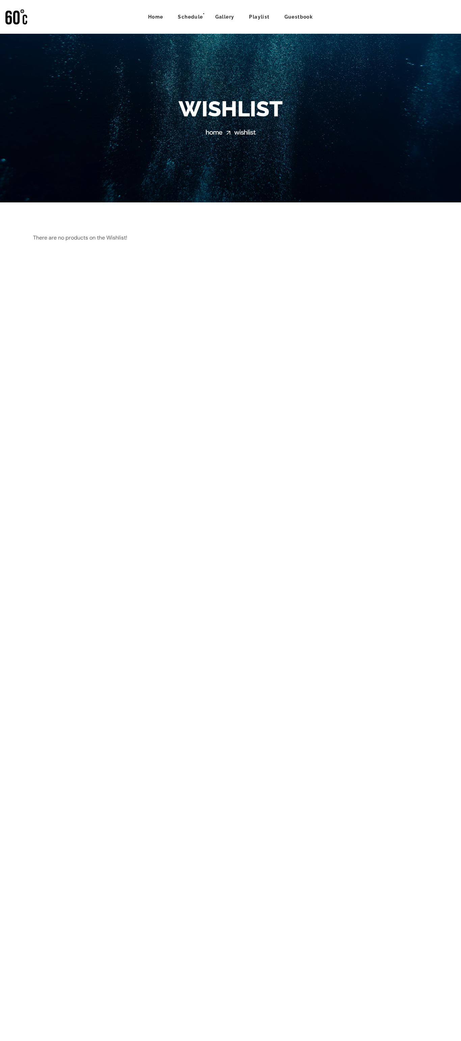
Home (214, 132)
